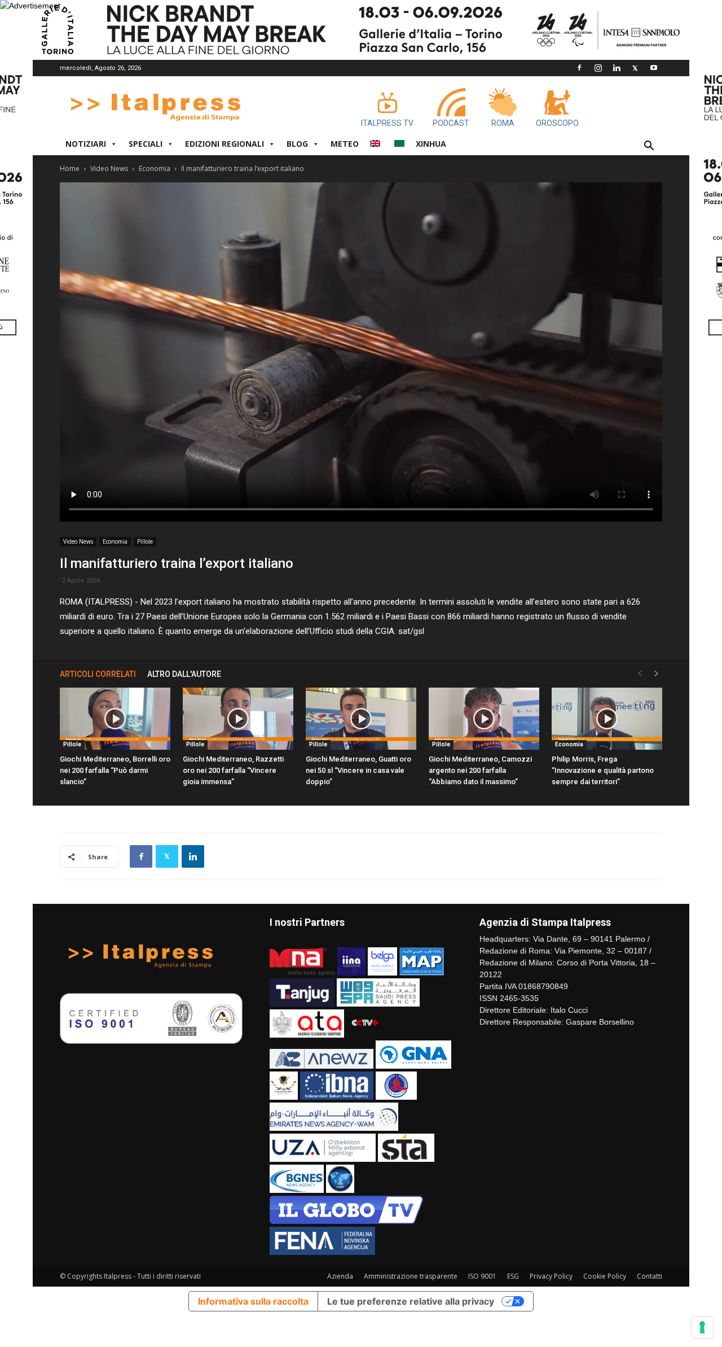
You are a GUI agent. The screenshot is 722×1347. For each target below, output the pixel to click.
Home (70, 168)
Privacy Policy (551, 1276)
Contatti (649, 1276)
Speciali (145, 143)
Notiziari (85, 143)
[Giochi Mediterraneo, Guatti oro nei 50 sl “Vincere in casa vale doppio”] (361, 719)
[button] (648, 147)
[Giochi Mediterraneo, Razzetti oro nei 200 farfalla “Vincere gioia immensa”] (238, 719)
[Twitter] (635, 68)
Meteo (345, 143)
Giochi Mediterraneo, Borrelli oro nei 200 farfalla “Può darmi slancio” (115, 770)
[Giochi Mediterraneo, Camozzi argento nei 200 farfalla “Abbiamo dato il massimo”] (484, 719)
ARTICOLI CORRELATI (98, 674)
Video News (109, 168)
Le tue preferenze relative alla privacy (410, 1301)
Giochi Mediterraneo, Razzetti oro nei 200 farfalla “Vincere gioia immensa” (233, 770)
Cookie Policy (604, 1276)
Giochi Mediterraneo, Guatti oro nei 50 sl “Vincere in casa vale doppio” (358, 770)
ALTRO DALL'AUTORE (184, 674)
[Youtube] (653, 68)
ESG (513, 1276)
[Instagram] (597, 68)
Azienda (340, 1276)
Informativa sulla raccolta (253, 1301)
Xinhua (431, 143)
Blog (297, 143)
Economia (154, 168)
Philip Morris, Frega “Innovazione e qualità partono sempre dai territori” (603, 770)
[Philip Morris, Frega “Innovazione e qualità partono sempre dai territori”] (607, 719)
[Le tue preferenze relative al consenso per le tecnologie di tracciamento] (702, 1327)
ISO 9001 (482, 1276)
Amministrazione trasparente (410, 1276)
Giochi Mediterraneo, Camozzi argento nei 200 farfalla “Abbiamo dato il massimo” (480, 770)
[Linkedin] (616, 68)
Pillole (145, 541)
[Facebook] (579, 68)
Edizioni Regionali (224, 143)
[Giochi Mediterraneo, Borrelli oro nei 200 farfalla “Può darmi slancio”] (115, 719)
